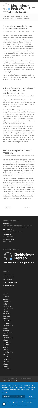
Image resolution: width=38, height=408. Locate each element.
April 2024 (6, 304)
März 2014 (6, 335)
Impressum (23, 378)
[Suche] (28, 8)
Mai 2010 (6, 361)
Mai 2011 (6, 354)
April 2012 (6, 347)
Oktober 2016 (7, 323)
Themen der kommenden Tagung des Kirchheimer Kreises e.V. (17, 27)
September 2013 (8, 337)
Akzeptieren (19, 396)
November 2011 (8, 352)
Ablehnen (7, 396)
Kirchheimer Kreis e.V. (14, 378)
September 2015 (8, 333)
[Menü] (32, 8)
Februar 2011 (7, 359)
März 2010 (6, 364)
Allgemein (17, 31)
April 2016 (6, 330)
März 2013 (6, 340)
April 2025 (6, 297)
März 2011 (6, 357)
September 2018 (8, 309)
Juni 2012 (6, 345)
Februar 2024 (7, 306)
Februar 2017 (7, 321)
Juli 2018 (5, 311)
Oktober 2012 (7, 342)
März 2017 (6, 318)
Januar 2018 (6, 313)
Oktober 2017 (7, 316)
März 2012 (6, 349)
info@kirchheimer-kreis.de (10, 282)
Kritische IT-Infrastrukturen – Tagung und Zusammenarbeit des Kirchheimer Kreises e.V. (18, 90)
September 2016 (8, 325)
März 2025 (6, 299)
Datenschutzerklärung (21, 405)
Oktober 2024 (7, 301)
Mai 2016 (6, 328)
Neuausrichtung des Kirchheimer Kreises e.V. (17, 151)
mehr (31, 396)
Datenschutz (29, 378)
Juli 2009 (5, 366)
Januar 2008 (6, 369)
